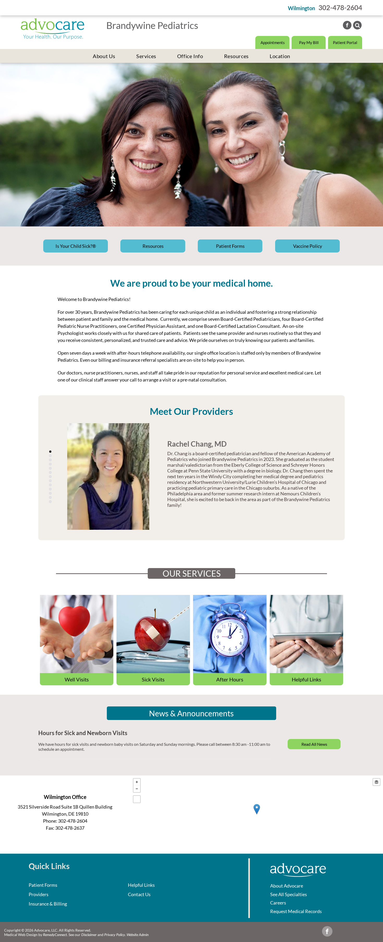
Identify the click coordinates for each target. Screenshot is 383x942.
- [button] (136, 788)
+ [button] (136, 782)
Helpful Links (141, 885)
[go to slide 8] (50, 481)
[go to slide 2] (50, 456)
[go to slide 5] (50, 468)
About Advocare (286, 886)
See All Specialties (288, 894)
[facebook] (347, 26)
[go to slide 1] (50, 452)
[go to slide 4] (50, 464)
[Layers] (376, 782)
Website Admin (138, 934)
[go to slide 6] (50, 472)
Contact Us (139, 894)
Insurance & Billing (48, 904)
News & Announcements (191, 713)
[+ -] (256, 814)
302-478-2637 (69, 830)
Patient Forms (43, 885)
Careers (278, 903)
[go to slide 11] (50, 493)
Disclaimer (89, 934)
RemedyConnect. (55, 934)
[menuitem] (104, 56)
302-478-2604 (340, 7)
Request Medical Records (296, 911)
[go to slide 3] (50, 460)
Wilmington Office (65, 799)
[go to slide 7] (50, 477)
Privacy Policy (114, 934)
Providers (38, 894)
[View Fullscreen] (136, 799)
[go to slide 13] (50, 502)
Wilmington (301, 8)
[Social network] (357, 26)
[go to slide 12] (50, 497)
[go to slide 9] (50, 485)
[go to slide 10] (50, 489)
